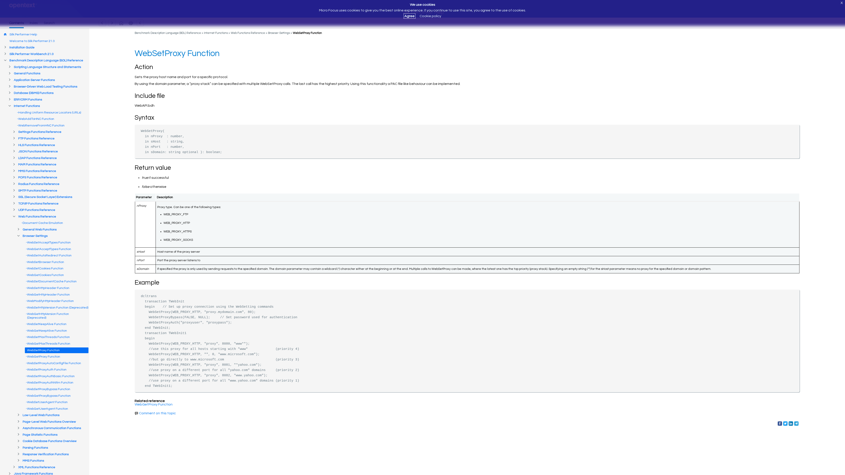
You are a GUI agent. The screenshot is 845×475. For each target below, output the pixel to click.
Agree (409, 16)
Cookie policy (430, 16)
